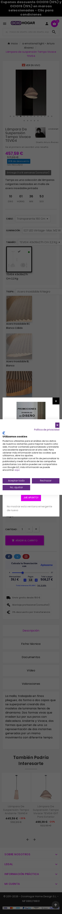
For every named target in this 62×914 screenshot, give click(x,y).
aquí (16, 469)
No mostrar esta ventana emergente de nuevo (29, 508)
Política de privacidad (46, 429)
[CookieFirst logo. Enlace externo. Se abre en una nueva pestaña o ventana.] (4, 433)
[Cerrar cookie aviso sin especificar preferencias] (57, 425)
